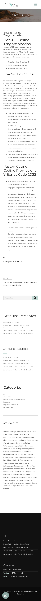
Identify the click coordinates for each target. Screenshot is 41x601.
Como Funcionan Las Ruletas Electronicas (16, 328)
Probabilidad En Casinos (11, 323)
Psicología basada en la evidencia (14, 399)
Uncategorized (8, 407)
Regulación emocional (10, 405)
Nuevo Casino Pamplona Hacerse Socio (16, 325)
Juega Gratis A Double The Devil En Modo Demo (18, 333)
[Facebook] (15, 262)
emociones (7, 397)
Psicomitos (6, 402)
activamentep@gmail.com (19, 576)
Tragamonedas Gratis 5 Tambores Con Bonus (18, 330)
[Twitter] (18, 262)
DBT (4, 394)
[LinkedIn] (21, 262)
